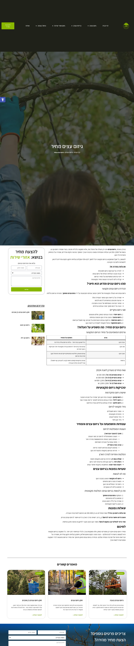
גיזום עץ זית (25, 338)
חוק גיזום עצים (77, 600)
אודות (27, 26)
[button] (2, 99)
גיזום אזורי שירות (59, 26)
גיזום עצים (93, 26)
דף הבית (105, 26)
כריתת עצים (77, 26)
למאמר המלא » (119, 615)
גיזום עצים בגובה (117, 600)
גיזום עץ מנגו (24, 325)
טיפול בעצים (42, 26)
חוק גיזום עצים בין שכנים (20, 312)
